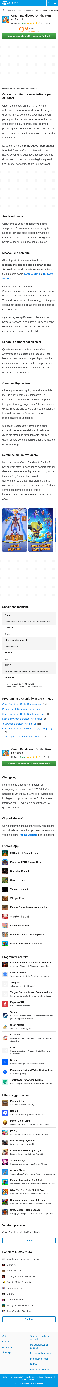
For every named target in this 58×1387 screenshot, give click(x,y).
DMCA (33, 1364)
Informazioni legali (39, 1359)
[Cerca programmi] (49, 3)
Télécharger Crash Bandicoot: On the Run (23, 736)
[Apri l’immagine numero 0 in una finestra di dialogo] (14, 530)
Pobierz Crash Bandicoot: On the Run (21, 709)
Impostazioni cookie (40, 1369)
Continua (29, 1240)
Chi (4, 1336)
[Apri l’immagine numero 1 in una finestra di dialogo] (40, 530)
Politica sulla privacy (40, 1353)
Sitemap (6, 1352)
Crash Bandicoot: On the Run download (22, 704)
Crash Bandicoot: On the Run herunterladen (24, 714)
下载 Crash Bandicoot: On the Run (19, 724)
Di (14, 23)
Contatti (6, 1341)
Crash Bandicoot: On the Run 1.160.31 (21, 1232)
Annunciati (7, 1347)
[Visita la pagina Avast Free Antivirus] (29, 29)
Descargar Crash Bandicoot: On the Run (22, 719)
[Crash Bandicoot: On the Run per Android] (5, 19)
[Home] (3, 10)
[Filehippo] (10, 3)
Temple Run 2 (32, 274)
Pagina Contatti (28, 834)
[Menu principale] (55, 3)
